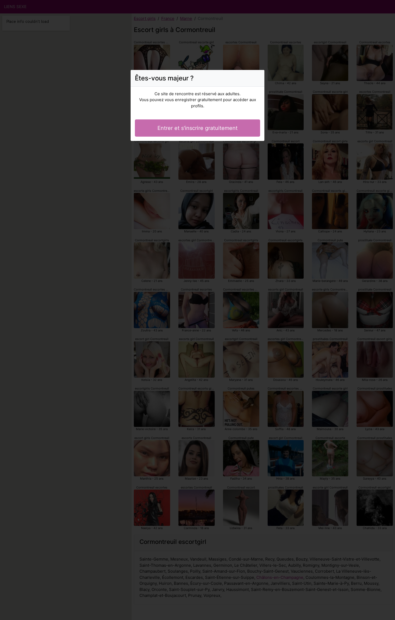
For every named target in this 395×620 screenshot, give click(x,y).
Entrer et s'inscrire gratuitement (197, 128)
